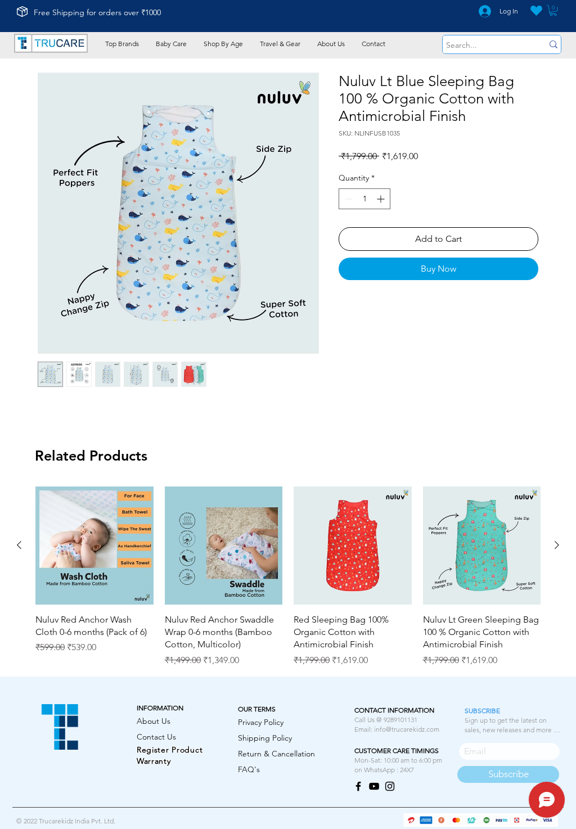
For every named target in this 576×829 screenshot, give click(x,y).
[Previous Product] (19, 545)
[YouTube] (374, 786)
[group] (288, 577)
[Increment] (382, 199)
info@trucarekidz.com (406, 729)
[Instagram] (390, 786)
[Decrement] (347, 199)
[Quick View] (94, 545)
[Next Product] (557, 545)
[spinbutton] (364, 199)
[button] (553, 10)
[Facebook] (358, 786)
